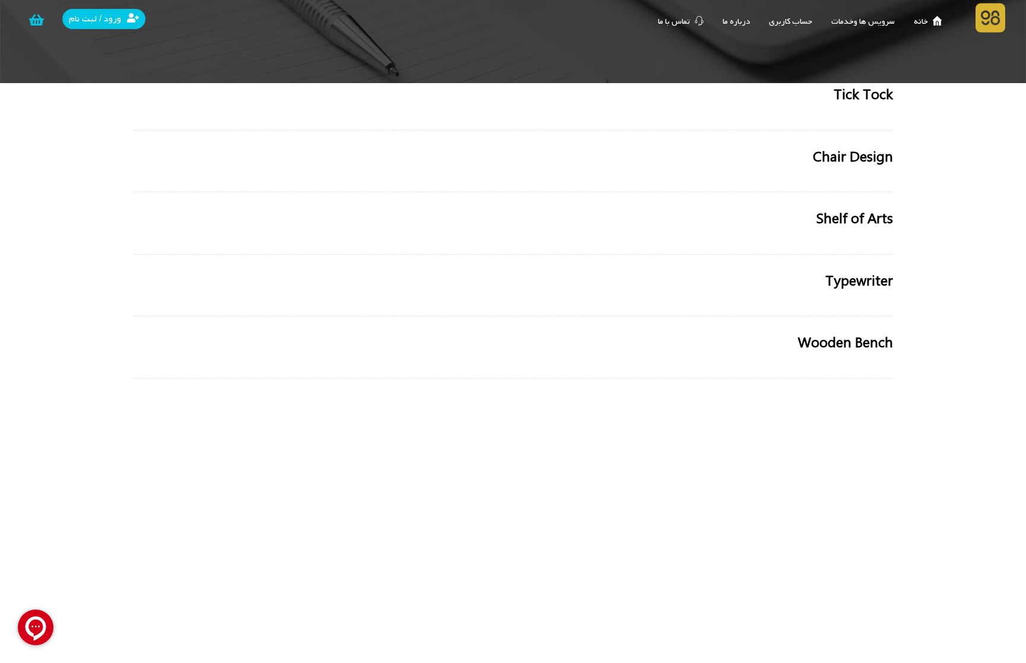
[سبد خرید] (36, 20)
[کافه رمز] (990, 18)
